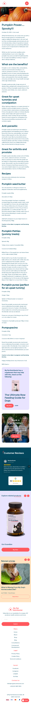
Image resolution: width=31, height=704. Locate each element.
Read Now (15, 596)
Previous (25, 496)
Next (28, 496)
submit (15, 624)
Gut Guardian (7, 544)
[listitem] (15, 525)
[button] (2, 466)
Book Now (16, 436)
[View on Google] (5, 461)
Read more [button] (7, 472)
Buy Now (9, 405)
